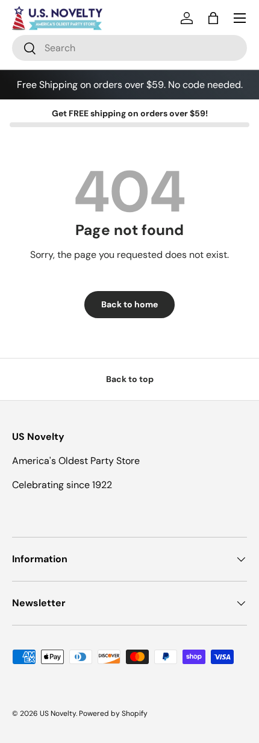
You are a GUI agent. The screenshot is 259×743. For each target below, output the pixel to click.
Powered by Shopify (113, 713)
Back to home (129, 304)
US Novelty (58, 713)
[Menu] (239, 18)
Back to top (130, 379)
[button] (213, 18)
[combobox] (129, 48)
